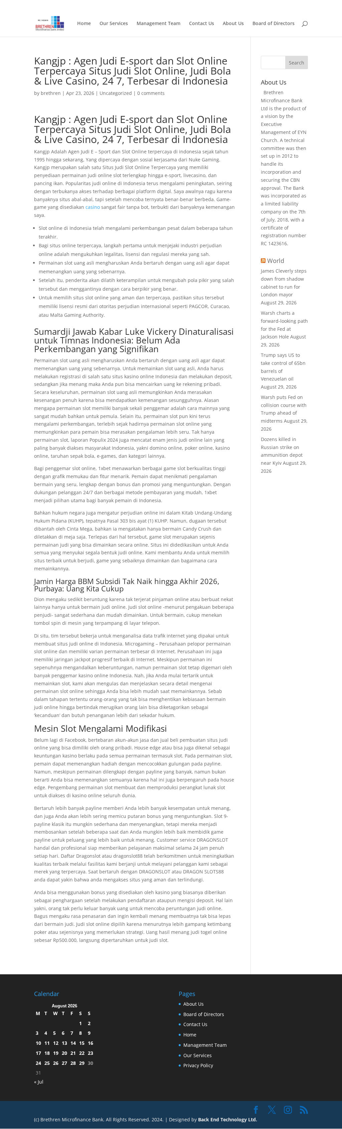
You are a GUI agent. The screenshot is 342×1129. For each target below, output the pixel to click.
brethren (51, 93)
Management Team (158, 23)
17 (38, 1053)
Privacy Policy (198, 1065)
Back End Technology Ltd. (227, 1119)
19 (55, 1053)
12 (55, 1043)
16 (90, 1043)
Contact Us (201, 23)
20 (64, 1053)
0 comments (151, 93)
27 (64, 1063)
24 (38, 1063)
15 (81, 1043)
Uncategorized (116, 93)
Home (261, 5)
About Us (233, 23)
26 (55, 1063)
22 (81, 1053)
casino (93, 207)
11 (47, 1043)
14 (73, 1043)
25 (47, 1063)
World (275, 261)
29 (81, 1063)
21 (73, 1053)
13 (64, 1043)
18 (47, 1053)
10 (38, 1043)
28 (73, 1063)
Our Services (114, 23)
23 (90, 1053)
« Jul (38, 1082)
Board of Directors (290, 5)
